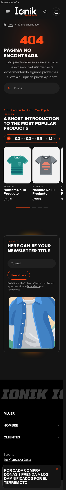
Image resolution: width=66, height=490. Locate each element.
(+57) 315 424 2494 (17, 460)
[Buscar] (9, 88)
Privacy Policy (33, 286)
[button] (8, 12)
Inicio (10, 24)
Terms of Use (14, 289)
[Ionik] (26, 11)
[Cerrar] (57, 468)
